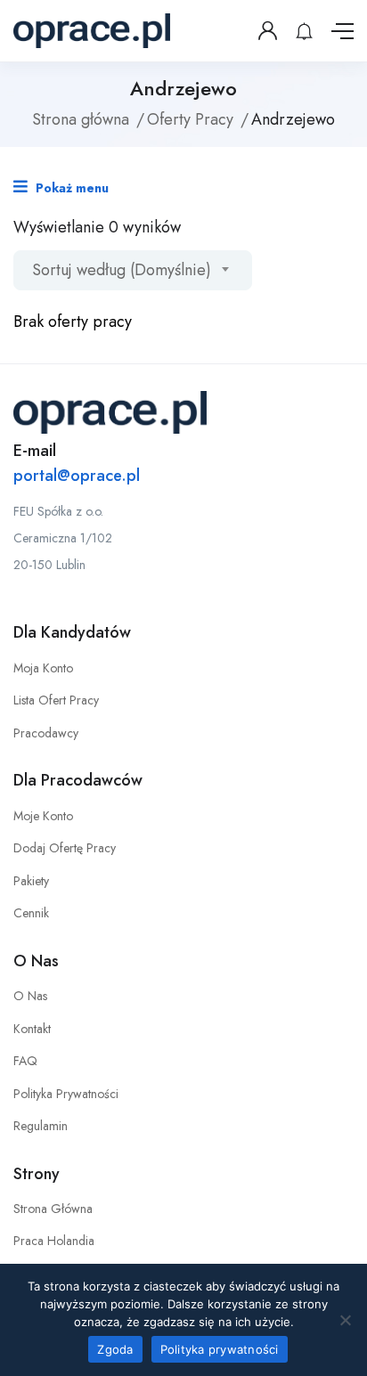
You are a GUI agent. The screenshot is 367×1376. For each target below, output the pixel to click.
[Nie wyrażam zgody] (345, 1320)
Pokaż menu (70, 188)
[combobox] (132, 270)
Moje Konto (43, 816)
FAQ (25, 1061)
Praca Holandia (53, 1241)
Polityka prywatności (219, 1349)
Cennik (31, 913)
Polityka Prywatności (65, 1094)
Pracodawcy (45, 733)
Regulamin (40, 1126)
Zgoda (115, 1349)
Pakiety (31, 881)
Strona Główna (53, 1208)
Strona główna (80, 119)
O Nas (30, 996)
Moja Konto (43, 668)
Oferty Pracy (190, 119)
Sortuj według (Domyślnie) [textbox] (121, 269)
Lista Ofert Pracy (56, 700)
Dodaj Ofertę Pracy (64, 848)
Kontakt (32, 1029)
